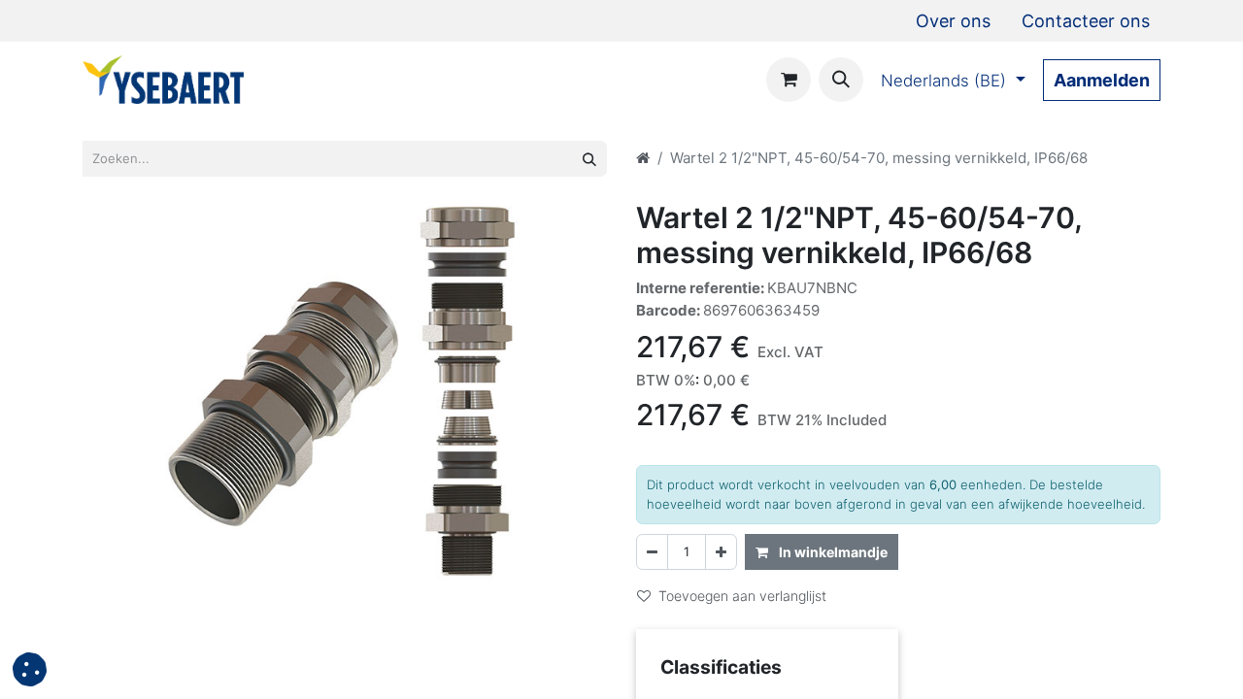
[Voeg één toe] (721, 552)
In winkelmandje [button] (832, 552)
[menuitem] (953, 21)
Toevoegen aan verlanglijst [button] (742, 595)
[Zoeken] (589, 159)
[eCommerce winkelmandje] (833, 79)
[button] (30, 669)
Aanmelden (1102, 80)
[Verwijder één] (652, 552)
